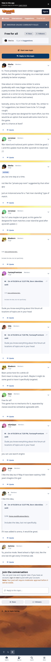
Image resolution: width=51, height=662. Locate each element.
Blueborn (11, 238)
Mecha (11, 40)
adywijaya (12, 425)
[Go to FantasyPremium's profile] (4, 273)
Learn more (4, 4)
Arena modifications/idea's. (11, 251)
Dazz (10, 394)
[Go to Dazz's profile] (4, 395)
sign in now (14, 578)
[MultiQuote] (3, 130)
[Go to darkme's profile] (4, 547)
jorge (10, 468)
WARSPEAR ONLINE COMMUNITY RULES (22, 25)
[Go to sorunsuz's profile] (4, 139)
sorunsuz (11, 138)
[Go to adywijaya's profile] (4, 426)
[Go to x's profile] (4, 493)
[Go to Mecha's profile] (6, 40)
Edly (9, 326)
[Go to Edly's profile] (4, 327)
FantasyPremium (15, 272)
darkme (11, 546)
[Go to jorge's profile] (4, 469)
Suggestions (28, 40)
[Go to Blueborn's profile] (4, 239)
